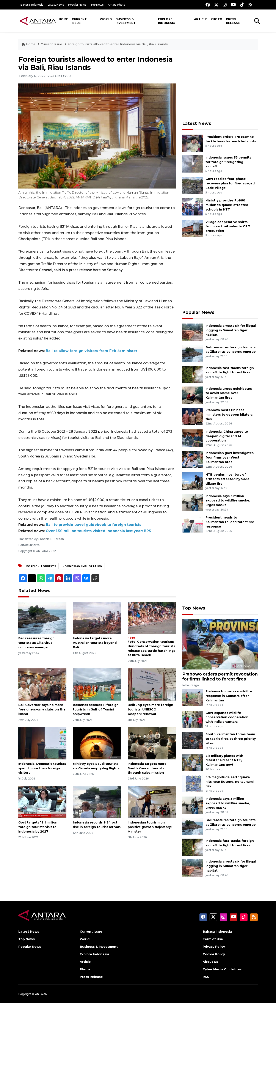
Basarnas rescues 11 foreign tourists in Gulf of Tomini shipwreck (96, 709)
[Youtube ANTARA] (233, 5)
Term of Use (213, 939)
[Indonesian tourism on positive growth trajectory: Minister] (152, 802)
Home (63, 19)
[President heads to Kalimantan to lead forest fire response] (192, 524)
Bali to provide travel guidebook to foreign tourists (93, 525)
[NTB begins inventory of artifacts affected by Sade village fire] (192, 481)
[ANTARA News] (37, 20)
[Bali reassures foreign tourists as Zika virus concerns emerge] (42, 618)
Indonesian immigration (81, 566)
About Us (210, 962)
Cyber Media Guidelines (222, 969)
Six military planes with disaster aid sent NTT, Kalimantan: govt (224, 760)
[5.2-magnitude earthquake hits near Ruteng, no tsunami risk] (192, 783)
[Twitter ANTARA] (216, 5)
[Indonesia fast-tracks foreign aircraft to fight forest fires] (192, 374)
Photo (216, 19)
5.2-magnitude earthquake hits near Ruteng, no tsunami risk (229, 781)
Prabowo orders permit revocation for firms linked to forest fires (220, 676)
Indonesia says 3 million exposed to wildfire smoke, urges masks (227, 500)
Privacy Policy (214, 947)
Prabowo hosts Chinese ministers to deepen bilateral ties (229, 414)
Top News (97, 4)
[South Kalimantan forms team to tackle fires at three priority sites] (192, 740)
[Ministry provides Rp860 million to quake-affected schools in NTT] (192, 206)
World (106, 19)
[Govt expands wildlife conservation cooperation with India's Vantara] (192, 719)
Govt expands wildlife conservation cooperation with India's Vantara (226, 717)
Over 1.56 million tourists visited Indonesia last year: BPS (98, 531)
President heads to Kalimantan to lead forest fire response (229, 521)
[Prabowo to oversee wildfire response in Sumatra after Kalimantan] (192, 697)
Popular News (77, 4)
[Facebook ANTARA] (207, 5)
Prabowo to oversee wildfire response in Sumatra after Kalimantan (228, 695)
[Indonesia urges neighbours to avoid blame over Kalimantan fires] (192, 395)
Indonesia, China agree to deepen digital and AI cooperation (226, 436)
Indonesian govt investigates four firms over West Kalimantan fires (229, 457)
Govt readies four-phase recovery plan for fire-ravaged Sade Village (230, 183)
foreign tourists (41, 566)
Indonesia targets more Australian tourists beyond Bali (95, 642)
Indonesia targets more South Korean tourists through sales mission (147, 768)
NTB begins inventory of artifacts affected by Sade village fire (227, 479)
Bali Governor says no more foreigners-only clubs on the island (42, 709)
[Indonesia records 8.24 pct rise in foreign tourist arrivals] (97, 802)
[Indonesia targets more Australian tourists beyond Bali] (97, 618)
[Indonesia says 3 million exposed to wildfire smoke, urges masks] (192, 502)
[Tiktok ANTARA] (242, 5)
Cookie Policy (214, 954)
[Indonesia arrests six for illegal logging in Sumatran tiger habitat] (192, 332)
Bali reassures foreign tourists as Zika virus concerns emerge (36, 642)
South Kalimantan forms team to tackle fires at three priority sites (230, 738)
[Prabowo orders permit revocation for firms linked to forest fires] (220, 644)
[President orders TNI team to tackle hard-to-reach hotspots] (192, 143)
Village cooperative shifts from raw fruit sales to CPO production (227, 226)
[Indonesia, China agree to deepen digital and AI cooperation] (192, 438)
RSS (206, 977)
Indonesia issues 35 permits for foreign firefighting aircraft (228, 162)
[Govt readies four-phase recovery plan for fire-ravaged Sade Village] (192, 185)
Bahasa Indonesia (31, 4)
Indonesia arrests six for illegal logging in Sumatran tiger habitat (230, 330)
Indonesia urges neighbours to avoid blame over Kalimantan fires (228, 393)
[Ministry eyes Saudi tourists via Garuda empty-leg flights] (97, 743)
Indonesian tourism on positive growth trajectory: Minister (150, 826)
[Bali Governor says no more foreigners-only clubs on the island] (42, 684)
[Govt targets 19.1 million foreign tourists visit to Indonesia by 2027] (42, 802)
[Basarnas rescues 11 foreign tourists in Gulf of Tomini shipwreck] (97, 684)
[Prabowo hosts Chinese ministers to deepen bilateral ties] (192, 416)
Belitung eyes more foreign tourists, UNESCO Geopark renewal (150, 709)
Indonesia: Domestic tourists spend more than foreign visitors (42, 768)
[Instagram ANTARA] (225, 5)
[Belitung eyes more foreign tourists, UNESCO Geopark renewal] (152, 684)
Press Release (233, 21)
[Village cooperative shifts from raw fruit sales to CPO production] (192, 228)
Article (200, 19)
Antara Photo (116, 4)
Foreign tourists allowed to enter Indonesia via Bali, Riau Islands (117, 44)
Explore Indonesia (166, 21)
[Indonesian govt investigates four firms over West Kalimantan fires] (192, 459)
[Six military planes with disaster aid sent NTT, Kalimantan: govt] (192, 762)
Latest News (56, 4)
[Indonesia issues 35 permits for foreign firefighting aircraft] (192, 164)
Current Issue (79, 21)
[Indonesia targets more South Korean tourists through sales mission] (152, 743)
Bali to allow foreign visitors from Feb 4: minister (91, 351)
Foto (131, 637)
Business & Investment (126, 21)
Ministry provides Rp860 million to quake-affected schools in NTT (226, 204)
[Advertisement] (220, 85)
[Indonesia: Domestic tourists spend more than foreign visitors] (42, 743)
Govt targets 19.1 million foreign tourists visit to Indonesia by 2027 (37, 826)
